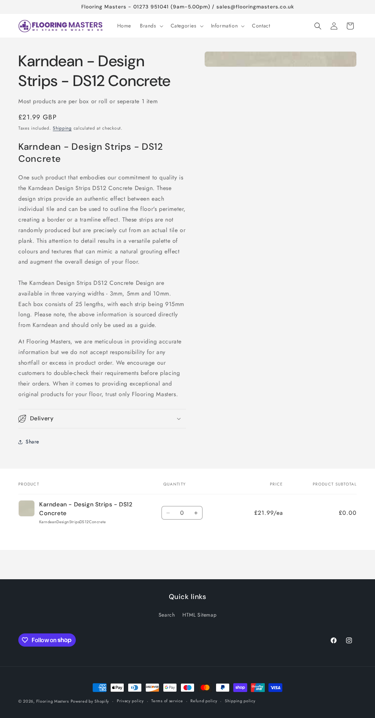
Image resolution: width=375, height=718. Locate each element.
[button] (150, 25)
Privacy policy (130, 701)
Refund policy (203, 701)
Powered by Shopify (90, 701)
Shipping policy (240, 701)
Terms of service (167, 701)
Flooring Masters (52, 701)
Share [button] (32, 441)
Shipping (62, 128)
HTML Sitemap (199, 614)
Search (167, 614)
